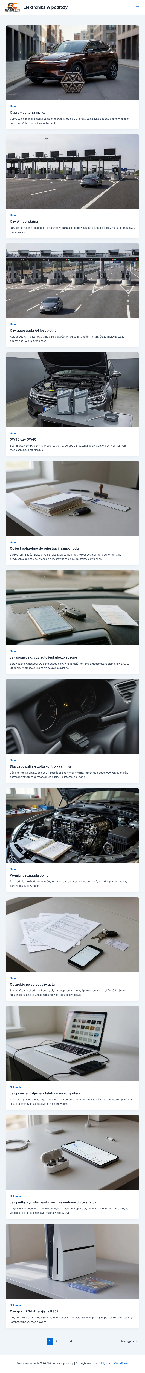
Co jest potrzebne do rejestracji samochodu (44, 548)
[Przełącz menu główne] (137, 7)
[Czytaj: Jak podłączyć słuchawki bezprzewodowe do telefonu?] (72, 1152)
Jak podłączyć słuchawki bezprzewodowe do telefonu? (53, 1202)
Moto (13, 106)
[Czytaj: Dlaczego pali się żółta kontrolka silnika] (72, 716)
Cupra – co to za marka (27, 112)
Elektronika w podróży (46, 7)
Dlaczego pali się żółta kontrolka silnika (40, 766)
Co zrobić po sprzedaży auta (32, 984)
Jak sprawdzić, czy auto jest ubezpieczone (43, 657)
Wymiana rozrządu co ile (29, 875)
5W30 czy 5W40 (23, 439)
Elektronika (16, 1087)
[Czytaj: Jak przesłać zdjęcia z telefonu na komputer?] (72, 1043)
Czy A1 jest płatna (24, 221)
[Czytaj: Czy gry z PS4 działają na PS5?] (72, 1261)
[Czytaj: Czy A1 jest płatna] (72, 171)
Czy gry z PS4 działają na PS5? (34, 1311)
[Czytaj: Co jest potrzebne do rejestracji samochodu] (72, 498)
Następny (129, 1341)
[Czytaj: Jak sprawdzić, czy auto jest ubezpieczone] (72, 607)
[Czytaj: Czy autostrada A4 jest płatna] (72, 280)
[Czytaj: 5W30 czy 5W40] (72, 389)
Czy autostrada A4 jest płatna (33, 330)
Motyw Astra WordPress (114, 1363)
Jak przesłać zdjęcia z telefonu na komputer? (45, 1093)
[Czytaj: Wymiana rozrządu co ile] (72, 825)
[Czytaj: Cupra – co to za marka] (72, 62)
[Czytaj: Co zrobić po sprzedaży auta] (72, 934)
